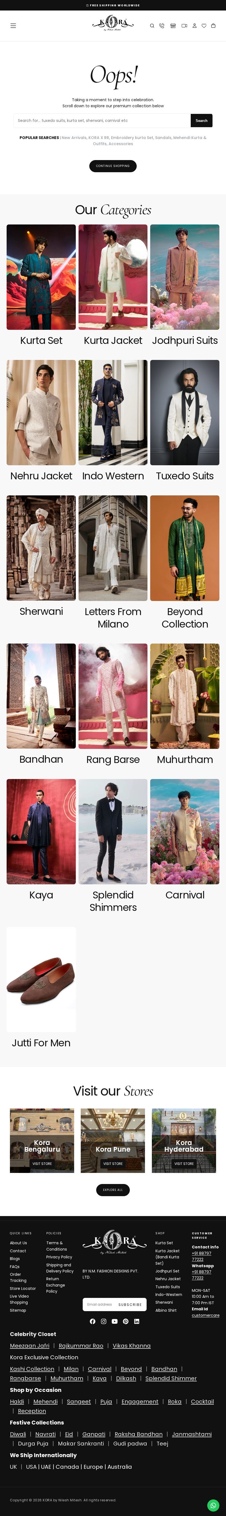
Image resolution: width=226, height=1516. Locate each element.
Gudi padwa (130, 1443)
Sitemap (18, 1310)
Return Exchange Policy (55, 1285)
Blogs (15, 1258)
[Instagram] (103, 1321)
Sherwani (164, 1302)
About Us (18, 1243)
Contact (18, 1251)
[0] (204, 25)
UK (13, 1467)
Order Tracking (18, 1277)
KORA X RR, (99, 137)
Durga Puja (34, 1443)
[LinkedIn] (136, 1321)
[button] (13, 25)
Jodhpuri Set (167, 1271)
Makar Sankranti (81, 1443)
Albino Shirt (166, 1310)
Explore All (113, 1190)
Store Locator (23, 1288)
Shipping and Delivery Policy (60, 1268)
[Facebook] (92, 1321)
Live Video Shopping (19, 1299)
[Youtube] (114, 1321)
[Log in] (194, 26)
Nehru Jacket (168, 1279)
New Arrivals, (75, 137)
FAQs (15, 1266)
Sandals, (164, 137)
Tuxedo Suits (167, 1287)
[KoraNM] (115, 1242)
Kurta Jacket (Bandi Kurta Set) (167, 1257)
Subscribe (130, 1304)
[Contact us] (213, 1505)
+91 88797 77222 (201, 1256)
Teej (162, 1443)
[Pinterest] (125, 1321)
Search (202, 121)
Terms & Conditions (56, 1246)
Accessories (121, 144)
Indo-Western (168, 1294)
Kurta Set (164, 1243)
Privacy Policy (59, 1257)
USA (31, 1467)
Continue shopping (113, 166)
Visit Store (42, 1163)
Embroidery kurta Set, (133, 137)
